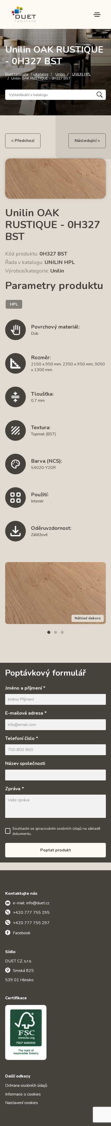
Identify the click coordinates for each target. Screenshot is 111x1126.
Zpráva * (14, 789)
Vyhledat (99, 94)
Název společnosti (25, 763)
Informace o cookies (23, 1094)
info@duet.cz (37, 903)
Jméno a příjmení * (25, 688)
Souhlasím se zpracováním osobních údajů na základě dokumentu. (56, 831)
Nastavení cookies (21, 1102)
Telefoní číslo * (21, 738)
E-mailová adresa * (26, 713)
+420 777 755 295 (31, 912)
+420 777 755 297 (31, 923)
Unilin (60, 74)
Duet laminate (16, 74)
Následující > (87, 140)
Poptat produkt (55, 850)
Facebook (21, 933)
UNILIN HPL (81, 74)
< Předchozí (22, 140)
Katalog (42, 74)
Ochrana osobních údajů (26, 1085)
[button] (48, 632)
